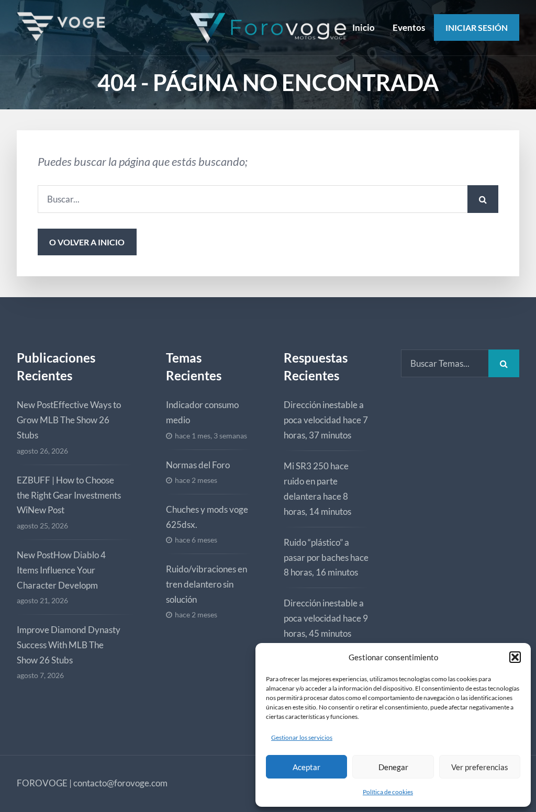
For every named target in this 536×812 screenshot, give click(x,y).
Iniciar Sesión (476, 27)
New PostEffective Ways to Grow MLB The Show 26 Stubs (69, 420)
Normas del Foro (198, 464)
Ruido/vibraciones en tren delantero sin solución (206, 584)
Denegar (393, 767)
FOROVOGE (42, 782)
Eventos (409, 27)
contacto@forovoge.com (120, 782)
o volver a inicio (87, 242)
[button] (515, 657)
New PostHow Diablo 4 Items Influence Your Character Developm (61, 570)
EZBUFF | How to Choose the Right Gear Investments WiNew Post (69, 495)
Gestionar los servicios (301, 737)
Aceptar (306, 767)
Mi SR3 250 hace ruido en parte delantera (316, 481)
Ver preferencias (479, 767)
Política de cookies (388, 792)
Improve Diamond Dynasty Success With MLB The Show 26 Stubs (68, 645)
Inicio (363, 27)
